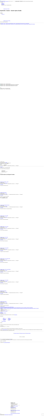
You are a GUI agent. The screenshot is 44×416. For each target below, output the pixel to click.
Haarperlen (15, 308)
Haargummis (8, 308)
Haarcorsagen (12, 308)
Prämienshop (15, 314)
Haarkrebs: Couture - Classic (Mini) (4, 215)
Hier (10, 339)
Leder (22, 307)
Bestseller (12, 410)
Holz (19, 307)
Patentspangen (10, 307)
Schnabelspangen (5, 307)
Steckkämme (18, 308)
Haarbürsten (21, 308)
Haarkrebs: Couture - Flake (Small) (4, 237)
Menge (1, 164)
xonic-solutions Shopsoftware (7, 342)
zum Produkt (1, 184)
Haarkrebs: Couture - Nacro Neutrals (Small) (5, 258)
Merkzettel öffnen (6, 414)
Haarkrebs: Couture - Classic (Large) (4, 226)
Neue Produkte (18, 410)
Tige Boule (13, 307)
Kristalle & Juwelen (27, 308)
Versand (6, 162)
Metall (18, 307)
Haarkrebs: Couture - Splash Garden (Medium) (5, 269)
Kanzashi (28, 307)
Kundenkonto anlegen (13, 407)
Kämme (24, 308)
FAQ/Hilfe (9, 319)
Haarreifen (1, 308)
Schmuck (34, 308)
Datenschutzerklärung (5, 329)
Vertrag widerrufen (4, 321)
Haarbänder (4, 308)
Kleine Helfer (31, 308)
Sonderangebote (14, 410)
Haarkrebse (1, 307)
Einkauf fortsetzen (2, 414)
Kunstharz (25, 307)
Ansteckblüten (31, 307)
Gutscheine (37, 308)
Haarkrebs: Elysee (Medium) (3, 192)
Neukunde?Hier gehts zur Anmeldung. (3, 312)
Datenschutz (4, 319)
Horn (21, 307)
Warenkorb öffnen (11, 414)
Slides (16, 307)
